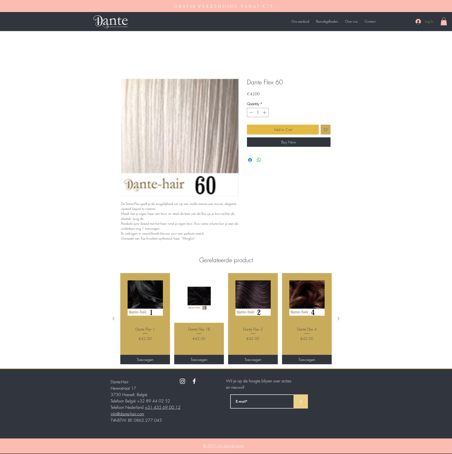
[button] (443, 21)
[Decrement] (251, 112)
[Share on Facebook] (250, 160)
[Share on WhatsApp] (259, 160)
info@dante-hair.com (127, 414)
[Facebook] (194, 381)
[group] (226, 318)
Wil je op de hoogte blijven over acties (258, 381)
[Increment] (265, 112)
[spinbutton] (258, 112)
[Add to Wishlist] (326, 130)
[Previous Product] (113, 318)
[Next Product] (338, 318)
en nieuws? (235, 387)
